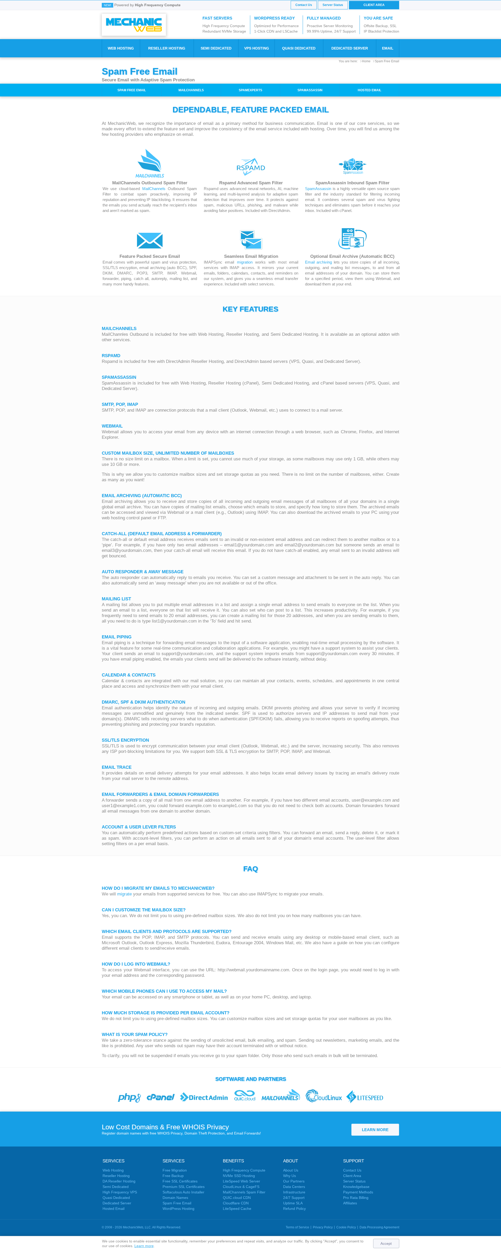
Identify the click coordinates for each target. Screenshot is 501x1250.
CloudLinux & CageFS (241, 1187)
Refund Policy (294, 1208)
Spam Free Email (387, 61)
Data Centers (294, 1187)
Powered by (147, 5)
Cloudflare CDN (236, 1203)
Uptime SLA (293, 1203)
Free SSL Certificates (180, 1181)
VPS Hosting (256, 48)
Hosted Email (369, 90)
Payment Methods (358, 1192)
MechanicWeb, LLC (137, 1227)
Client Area (374, 5)
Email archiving (318, 262)
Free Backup (173, 1176)
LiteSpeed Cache (237, 1208)
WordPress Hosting (178, 1208)
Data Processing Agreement (379, 1227)
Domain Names (175, 1198)
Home (366, 61)
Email (387, 48)
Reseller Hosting (166, 48)
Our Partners (294, 1181)
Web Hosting (121, 48)
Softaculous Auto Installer (183, 1192)
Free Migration (175, 1170)
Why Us (289, 1176)
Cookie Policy (346, 1227)
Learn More (375, 1129)
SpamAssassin (310, 90)
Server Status (333, 5)
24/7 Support (294, 1198)
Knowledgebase (356, 1187)
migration (245, 262)
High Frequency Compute (244, 1170)
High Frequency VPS (120, 1192)
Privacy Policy (323, 1227)
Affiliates (350, 1203)
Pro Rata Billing (355, 1198)
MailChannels (191, 90)
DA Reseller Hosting (119, 1181)
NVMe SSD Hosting (239, 1176)
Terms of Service (297, 1227)
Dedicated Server (349, 48)
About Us (290, 1170)
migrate (124, 894)
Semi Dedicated (216, 48)
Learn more (144, 1246)
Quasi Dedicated (298, 48)
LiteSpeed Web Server (241, 1181)
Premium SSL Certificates (184, 1187)
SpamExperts (250, 90)
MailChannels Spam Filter (244, 1192)
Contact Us (303, 5)
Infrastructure (294, 1192)
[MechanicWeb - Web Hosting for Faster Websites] (134, 24)
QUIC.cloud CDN (237, 1198)
